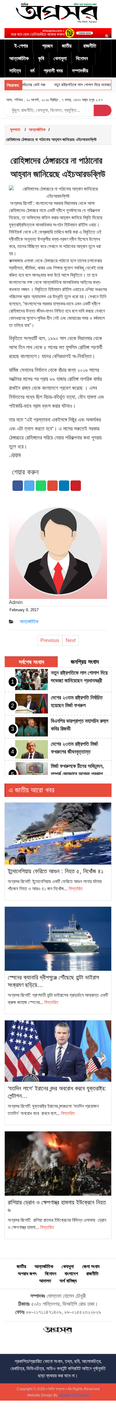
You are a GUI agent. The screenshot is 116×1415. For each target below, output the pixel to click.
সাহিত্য (15, 71)
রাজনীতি (89, 46)
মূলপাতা (15, 129)
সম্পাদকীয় (80, 71)
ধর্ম (32, 71)
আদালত (45, 1280)
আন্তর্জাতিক (19, 58)
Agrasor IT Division (73, 1395)
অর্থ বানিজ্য (68, 1280)
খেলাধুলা (60, 58)
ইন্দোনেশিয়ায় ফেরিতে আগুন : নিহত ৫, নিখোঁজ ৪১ (56, 871)
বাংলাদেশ (71, 1273)
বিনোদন (82, 58)
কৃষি (41, 58)
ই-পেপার (21, 46)
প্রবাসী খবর (53, 71)
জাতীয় (66, 46)
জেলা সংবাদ (91, 1266)
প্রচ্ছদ (47, 46)
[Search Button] (103, 110)
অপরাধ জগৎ (27, 1273)
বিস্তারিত (76, 888)
